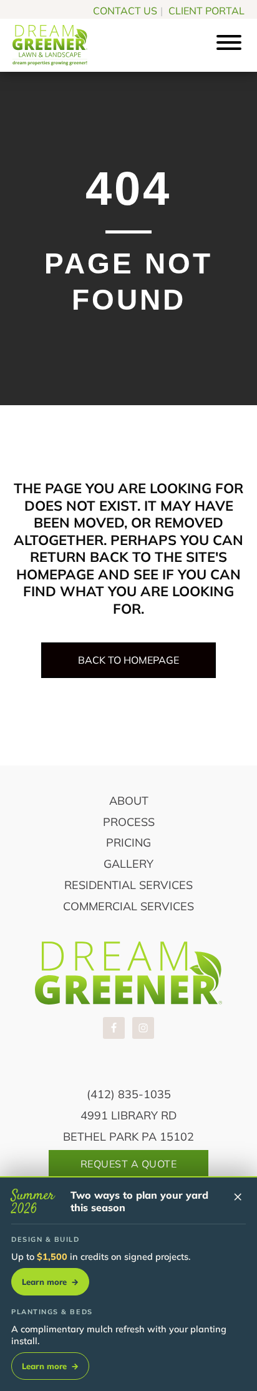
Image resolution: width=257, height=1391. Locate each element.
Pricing (128, 842)
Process (129, 822)
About (128, 801)
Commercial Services (128, 906)
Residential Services (128, 885)
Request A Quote (128, 1164)
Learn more (50, 1282)
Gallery (128, 864)
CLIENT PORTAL (206, 10)
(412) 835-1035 (129, 1094)
